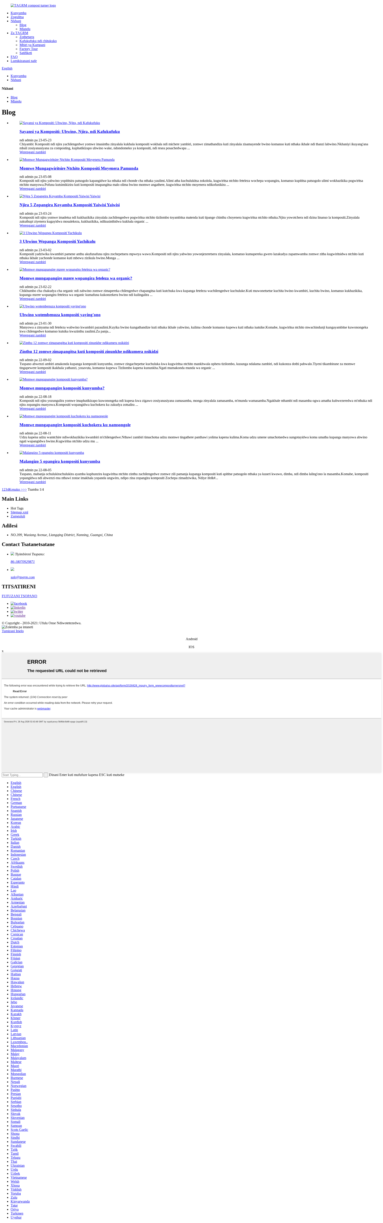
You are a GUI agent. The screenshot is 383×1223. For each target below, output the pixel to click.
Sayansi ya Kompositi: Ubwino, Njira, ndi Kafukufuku (70, 131)
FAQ (14, 57)
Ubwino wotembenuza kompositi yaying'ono (60, 314)
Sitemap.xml (19, 512)
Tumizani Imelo (13, 631)
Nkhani (16, 21)
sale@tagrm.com (23, 577)
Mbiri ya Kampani (32, 45)
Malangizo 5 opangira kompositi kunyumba (60, 461)
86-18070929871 (23, 562)
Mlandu (25, 29)
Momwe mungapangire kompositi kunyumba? (62, 388)
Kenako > (16, 489)
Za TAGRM (19, 33)
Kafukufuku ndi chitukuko (38, 41)
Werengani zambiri (33, 152)
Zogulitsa (17, 17)
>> (25, 489)
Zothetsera (27, 37)
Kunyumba (18, 13)
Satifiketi (26, 53)
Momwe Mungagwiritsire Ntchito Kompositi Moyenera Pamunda (79, 168)
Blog (23, 25)
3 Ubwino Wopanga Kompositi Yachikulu (58, 241)
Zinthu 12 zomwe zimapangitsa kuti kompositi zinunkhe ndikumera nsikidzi (89, 351)
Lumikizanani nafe (24, 61)
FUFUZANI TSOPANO (19, 596)
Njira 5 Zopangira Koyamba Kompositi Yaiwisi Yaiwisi (70, 204)
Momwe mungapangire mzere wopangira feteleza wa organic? (76, 278)
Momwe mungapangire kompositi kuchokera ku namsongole (75, 424)
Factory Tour (29, 49)
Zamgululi (18, 516)
